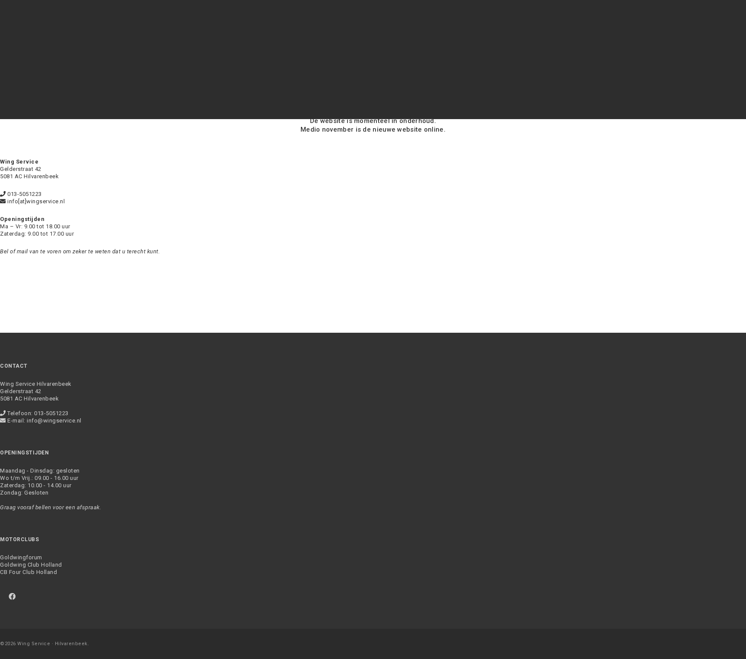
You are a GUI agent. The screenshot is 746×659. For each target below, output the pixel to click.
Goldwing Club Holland (31, 564)
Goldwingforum (21, 557)
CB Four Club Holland (28, 572)
